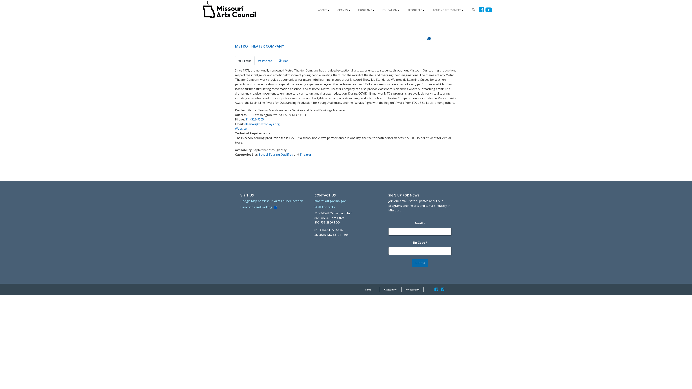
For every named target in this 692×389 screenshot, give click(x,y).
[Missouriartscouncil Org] (229, 10)
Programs (365, 10)
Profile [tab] (247, 61)
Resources (415, 10)
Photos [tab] (267, 61)
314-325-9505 (254, 119)
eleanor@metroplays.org (262, 124)
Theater (305, 155)
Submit (420, 263)
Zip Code (419, 242)
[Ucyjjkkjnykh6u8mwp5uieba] (488, 10)
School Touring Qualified (276, 155)
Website (241, 129)
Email (420, 223)
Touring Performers (446, 10)
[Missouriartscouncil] (482, 10)
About (322, 10)
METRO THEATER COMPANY (259, 46)
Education (389, 10)
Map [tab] (286, 61)
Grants (342, 10)
